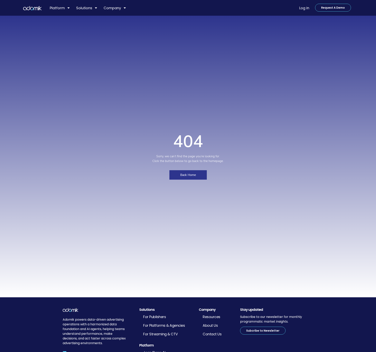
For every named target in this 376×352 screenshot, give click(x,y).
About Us (210, 325)
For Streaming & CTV (160, 334)
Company (112, 7)
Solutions (84, 7)
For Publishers (154, 316)
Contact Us (212, 334)
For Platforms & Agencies (164, 325)
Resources (211, 316)
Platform (57, 7)
